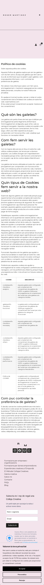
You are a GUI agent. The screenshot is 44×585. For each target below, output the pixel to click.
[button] (39, 15)
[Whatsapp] (29, 450)
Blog (6, 485)
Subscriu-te (12, 525)
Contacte (8, 480)
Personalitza (22, 574)
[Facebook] (20, 450)
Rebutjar (22, 580)
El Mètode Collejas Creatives (16, 471)
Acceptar (22, 569)
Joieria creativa (10, 474)
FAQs (6, 482)
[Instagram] (15, 450)
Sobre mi (8, 477)
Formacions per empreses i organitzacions (15, 462)
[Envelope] (24, 450)
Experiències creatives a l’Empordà (19, 468)
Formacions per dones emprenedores (20, 466)
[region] (22, 564)
